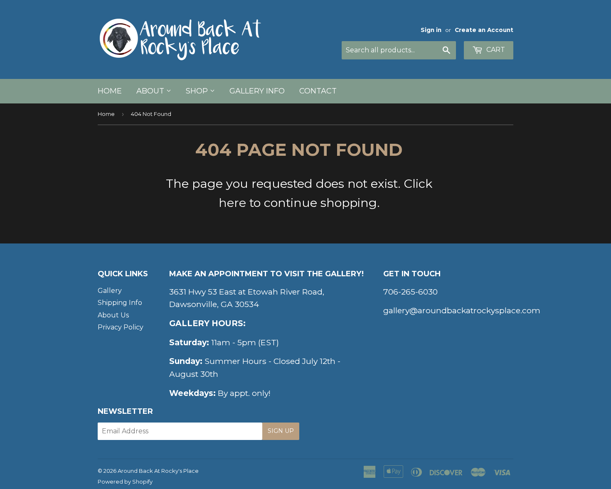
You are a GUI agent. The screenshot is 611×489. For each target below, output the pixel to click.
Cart (495, 50)
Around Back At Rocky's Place (158, 470)
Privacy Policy (120, 327)
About (151, 91)
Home (110, 91)
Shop (198, 91)
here (232, 202)
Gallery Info (257, 91)
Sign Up (281, 431)
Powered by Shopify (125, 481)
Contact (318, 91)
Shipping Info (120, 303)
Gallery (110, 291)
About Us (113, 315)
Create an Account (484, 30)
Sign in (431, 30)
